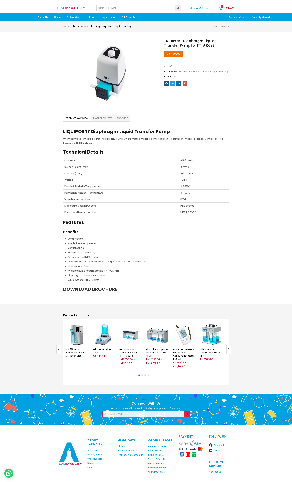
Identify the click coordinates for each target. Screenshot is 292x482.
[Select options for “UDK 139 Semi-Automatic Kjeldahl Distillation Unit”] (85, 327)
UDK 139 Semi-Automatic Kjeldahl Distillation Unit (76, 352)
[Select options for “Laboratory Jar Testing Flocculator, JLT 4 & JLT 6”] (139, 327)
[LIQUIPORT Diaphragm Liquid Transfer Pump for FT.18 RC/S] (166, 83)
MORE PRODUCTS (102, 118)
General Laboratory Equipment (96, 26)
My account (109, 17)
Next (223, 26)
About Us (43, 17)
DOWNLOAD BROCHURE (90, 289)
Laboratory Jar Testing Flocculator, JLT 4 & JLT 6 (129, 352)
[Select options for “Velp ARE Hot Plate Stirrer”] (112, 327)
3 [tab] (145, 375)
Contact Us (173, 53)
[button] (226, 8)
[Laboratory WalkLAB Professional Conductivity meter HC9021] (184, 335)
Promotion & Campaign (130, 454)
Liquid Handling (123, 26)
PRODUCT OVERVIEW (77, 118)
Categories (73, 17)
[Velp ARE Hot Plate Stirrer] (104, 335)
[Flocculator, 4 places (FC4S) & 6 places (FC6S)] (157, 335)
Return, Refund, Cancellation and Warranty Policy (157, 467)
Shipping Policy (156, 454)
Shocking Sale (94, 458)
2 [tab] (142, 375)
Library (121, 446)
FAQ (89, 467)
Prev (215, 26)
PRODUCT (122, 118)
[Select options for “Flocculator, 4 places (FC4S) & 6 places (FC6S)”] (166, 327)
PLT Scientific (129, 17)
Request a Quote (157, 446)
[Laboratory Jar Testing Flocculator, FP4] (211, 335)
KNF (174, 76)
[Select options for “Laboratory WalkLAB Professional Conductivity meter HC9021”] (193, 327)
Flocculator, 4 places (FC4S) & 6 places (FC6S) (157, 352)
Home (57, 17)
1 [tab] (139, 375)
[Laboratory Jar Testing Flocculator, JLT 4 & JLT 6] (130, 335)
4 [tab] (148, 375)
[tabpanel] (77, 347)
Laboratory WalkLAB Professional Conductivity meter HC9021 (183, 354)
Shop (74, 26)
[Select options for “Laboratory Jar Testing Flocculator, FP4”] (220, 327)
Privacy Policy (94, 454)
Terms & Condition (158, 459)
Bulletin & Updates (127, 450)
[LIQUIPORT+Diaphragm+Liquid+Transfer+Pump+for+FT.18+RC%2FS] (172, 83)
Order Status (155, 450)
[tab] (77, 118)
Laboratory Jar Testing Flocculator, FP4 (210, 352)
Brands (92, 17)
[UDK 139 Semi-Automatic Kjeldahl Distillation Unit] (77, 335)
